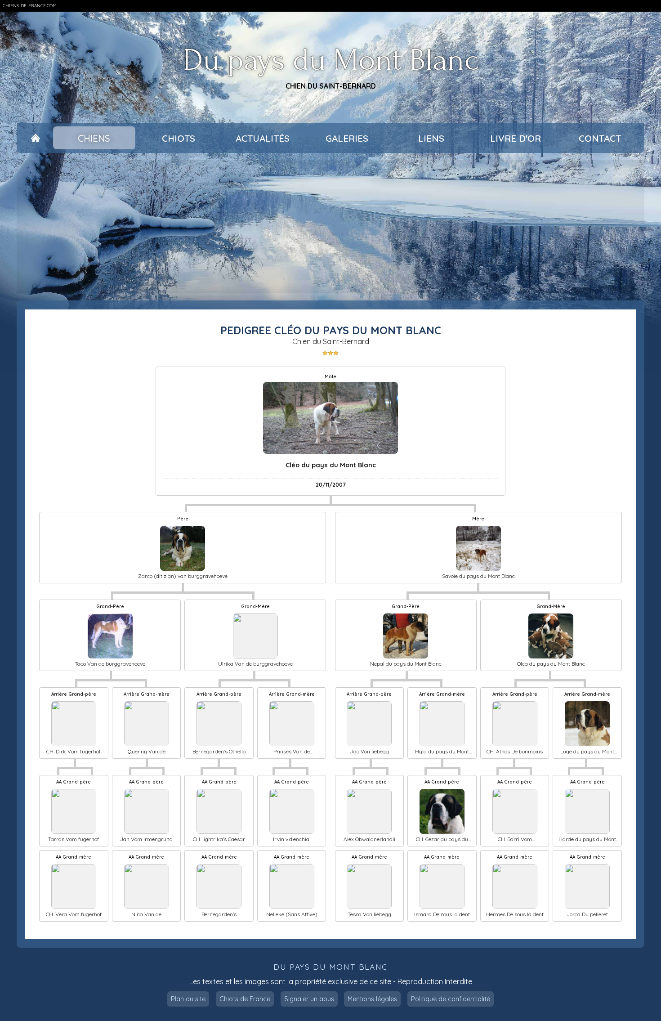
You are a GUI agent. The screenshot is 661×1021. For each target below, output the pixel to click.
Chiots (178, 138)
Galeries (347, 138)
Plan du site (188, 999)
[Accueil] (35, 138)
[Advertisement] (330, 227)
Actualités (263, 138)
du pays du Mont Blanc (330, 967)
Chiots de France (244, 999)
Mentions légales (372, 999)
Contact (600, 138)
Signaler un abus (309, 999)
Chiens (94, 138)
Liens (431, 138)
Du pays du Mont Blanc (330, 60)
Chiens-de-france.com (30, 6)
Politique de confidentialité (450, 999)
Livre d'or (515, 138)
